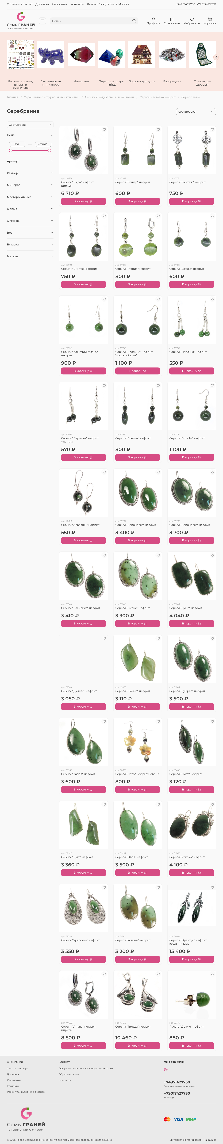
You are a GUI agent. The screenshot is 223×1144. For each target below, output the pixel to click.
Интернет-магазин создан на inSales (193, 1139)
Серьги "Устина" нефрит (133, 940)
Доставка (42, 4)
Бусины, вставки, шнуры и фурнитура (20, 84)
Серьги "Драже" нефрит (186, 268)
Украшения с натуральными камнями (51, 97)
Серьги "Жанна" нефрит (132, 691)
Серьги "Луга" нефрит (77, 857)
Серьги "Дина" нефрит (185, 608)
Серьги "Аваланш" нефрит (80, 525)
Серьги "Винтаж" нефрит (187, 182)
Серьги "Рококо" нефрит (187, 857)
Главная (12, 97)
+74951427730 (185, 4)
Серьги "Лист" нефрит (185, 774)
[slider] (10, 150)
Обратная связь (69, 1074)
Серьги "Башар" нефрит (132, 182)
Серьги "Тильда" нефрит (133, 1026)
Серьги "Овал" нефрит (131, 857)
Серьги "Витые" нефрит (132, 608)
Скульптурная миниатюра (51, 83)
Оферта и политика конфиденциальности (86, 1068)
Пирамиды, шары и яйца (111, 83)
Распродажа (172, 81)
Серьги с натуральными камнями (109, 97)
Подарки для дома (142, 81)
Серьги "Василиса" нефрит (80, 608)
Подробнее (137, 371)
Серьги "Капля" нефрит (78, 774)
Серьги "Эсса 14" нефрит (187, 438)
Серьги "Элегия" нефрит (133, 438)
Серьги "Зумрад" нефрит (187, 691)
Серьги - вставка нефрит (158, 97)
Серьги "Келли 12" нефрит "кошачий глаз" (134, 353)
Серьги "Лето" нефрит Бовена (137, 774)
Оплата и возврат (20, 4)
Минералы (81, 81)
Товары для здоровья (202, 83)
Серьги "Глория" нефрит (133, 268)
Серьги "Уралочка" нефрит (80, 940)
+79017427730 (206, 4)
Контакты (77, 4)
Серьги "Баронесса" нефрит (135, 525)
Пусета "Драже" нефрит (186, 1026)
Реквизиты (60, 4)
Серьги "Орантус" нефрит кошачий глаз (188, 942)
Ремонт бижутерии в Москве (108, 4)
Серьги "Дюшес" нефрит (79, 691)
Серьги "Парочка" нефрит (188, 352)
